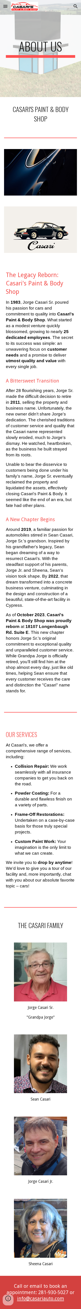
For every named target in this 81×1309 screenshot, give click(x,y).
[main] (40, 48)
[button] (5, 6)
